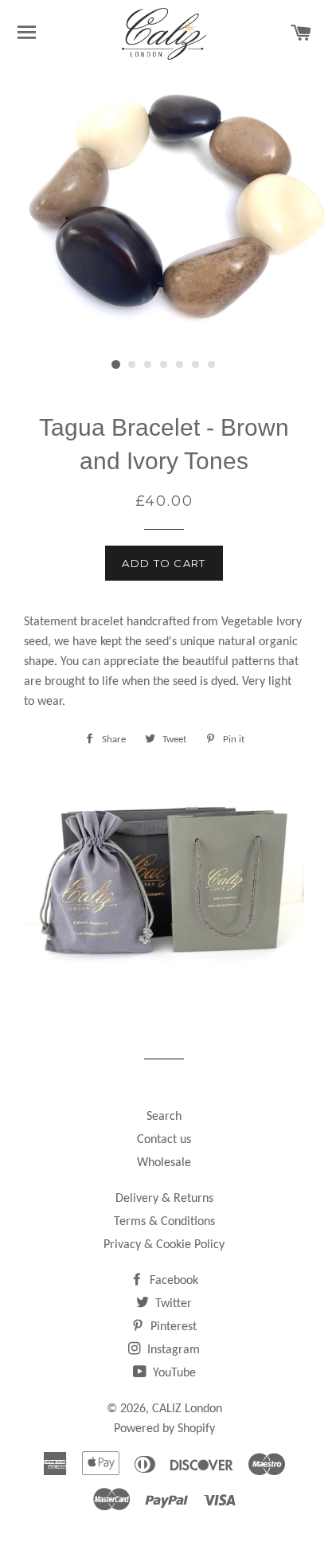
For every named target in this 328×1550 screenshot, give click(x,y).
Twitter (172, 1304)
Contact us (164, 1139)
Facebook (172, 1280)
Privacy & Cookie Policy (164, 1245)
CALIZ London (187, 1409)
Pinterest (172, 1327)
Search (164, 1116)
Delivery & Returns (164, 1198)
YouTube (173, 1373)
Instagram (172, 1350)
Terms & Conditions (164, 1221)
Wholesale (164, 1163)
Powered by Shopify (164, 1429)
